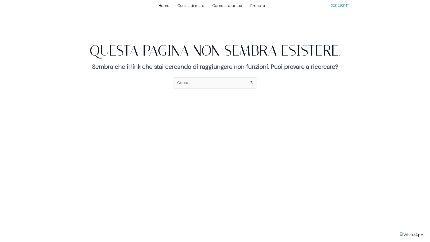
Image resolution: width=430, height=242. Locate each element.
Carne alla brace (227, 5)
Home (163, 5)
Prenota (257, 5)
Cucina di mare (190, 5)
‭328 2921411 (340, 5)
